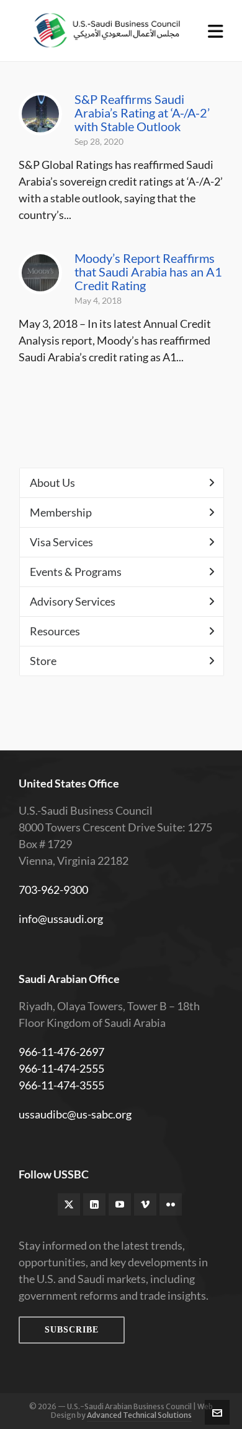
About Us (52, 482)
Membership (61, 512)
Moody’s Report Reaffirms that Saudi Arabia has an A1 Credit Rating (148, 272)
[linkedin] (94, 1204)
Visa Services (61, 542)
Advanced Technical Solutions (139, 1415)
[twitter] (69, 1204)
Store (43, 660)
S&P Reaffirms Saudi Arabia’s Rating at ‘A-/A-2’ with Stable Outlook (142, 113)
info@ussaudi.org (61, 918)
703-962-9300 (53, 889)
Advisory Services (72, 601)
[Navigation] (215, 31)
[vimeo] (145, 1204)
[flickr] (170, 1204)
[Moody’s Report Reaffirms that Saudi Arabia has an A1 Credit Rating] (40, 272)
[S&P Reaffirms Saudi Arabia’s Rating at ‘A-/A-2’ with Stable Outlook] (40, 113)
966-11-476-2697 (61, 1051)
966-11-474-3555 (61, 1085)
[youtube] (120, 1204)
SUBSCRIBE (72, 1329)
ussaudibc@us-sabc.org (75, 1114)
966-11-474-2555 (61, 1068)
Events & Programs (76, 571)
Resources (55, 631)
